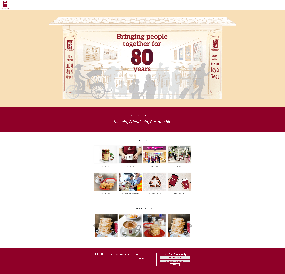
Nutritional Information (120, 254)
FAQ (137, 254)
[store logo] (5, 5)
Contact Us (140, 258)
